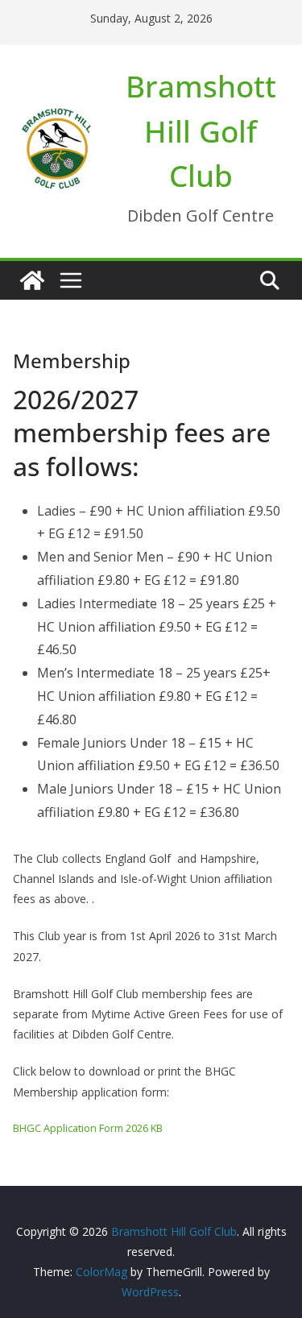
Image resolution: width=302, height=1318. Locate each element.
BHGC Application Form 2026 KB (88, 1128)
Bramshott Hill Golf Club (201, 130)
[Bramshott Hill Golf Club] (32, 280)
